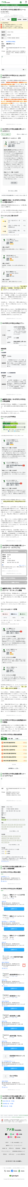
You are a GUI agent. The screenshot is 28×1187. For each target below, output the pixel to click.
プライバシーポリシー (5, 1151)
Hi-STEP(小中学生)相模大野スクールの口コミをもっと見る (13, 195)
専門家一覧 (11, 1148)
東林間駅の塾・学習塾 (8, 1103)
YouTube (18, 1137)
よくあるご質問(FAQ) (20, 1154)
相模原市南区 (10, 7)
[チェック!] (24, 965)
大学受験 (20, 1134)
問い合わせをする (5, 861)
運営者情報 (18, 1148)
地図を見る (4, 881)
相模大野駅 (16, 7)
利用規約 (24, 1148)
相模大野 (4, 901)
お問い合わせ (11, 1154)
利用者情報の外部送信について (18, 1151)
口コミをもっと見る (12, 190)
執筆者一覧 (4, 1148)
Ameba (8, 1171)
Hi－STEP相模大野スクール (8, 1061)
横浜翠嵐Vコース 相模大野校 (8, 921)
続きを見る (14, 764)
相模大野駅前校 (5, 962)
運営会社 (5, 1154)
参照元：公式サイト (22, 565)
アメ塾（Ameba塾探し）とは (16, 1142)
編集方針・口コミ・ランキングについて (14, 1145)
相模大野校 (4, 980)
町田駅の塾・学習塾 (7, 1106)
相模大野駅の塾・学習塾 (8, 1101)
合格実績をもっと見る (13, 768)
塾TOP (2, 7)
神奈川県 (5, 7)
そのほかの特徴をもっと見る (14, 831)
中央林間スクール (5, 876)
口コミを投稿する (6, 134)
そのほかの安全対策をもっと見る (14, 844)
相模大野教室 (5, 1081)
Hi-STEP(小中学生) (10, 41)
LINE (13, 1134)
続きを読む (14, 182)
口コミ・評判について (22, 134)
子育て (11, 1137)
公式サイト (14, 909)
